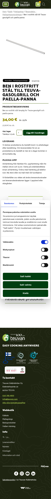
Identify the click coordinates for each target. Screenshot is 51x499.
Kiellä (25, 293)
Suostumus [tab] (9, 203)
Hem (4, 11)
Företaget (6, 450)
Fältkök (5, 415)
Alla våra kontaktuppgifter (13, 402)
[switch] (44, 250)
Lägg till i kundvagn (35, 132)
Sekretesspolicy (8, 479)
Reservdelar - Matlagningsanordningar (19, 13)
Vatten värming (8, 426)
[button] (44, 4)
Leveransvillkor (8, 442)
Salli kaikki (25, 276)
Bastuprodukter (9, 422)
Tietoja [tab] (42, 203)
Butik (10, 11)
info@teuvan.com (10, 399)
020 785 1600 (8, 395)
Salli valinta (25, 285)
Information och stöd (11, 455)
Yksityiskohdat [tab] (25, 203)
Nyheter (5, 446)
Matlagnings (19, 11)
